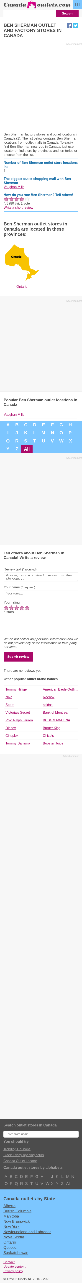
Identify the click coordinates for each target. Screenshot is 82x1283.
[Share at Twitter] (75, 25)
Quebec (10, 1247)
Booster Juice (53, 743)
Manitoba (11, 1216)
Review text (20, 569)
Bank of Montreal (55, 712)
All (27, 449)
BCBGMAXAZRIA (56, 720)
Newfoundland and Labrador (27, 1232)
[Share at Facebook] (69, 25)
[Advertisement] (41, 87)
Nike (8, 697)
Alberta (9, 1206)
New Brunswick (16, 1221)
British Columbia (17, 1211)
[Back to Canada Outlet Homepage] (37, 8)
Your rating (12, 602)
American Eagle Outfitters (60, 689)
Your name (19, 587)
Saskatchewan (15, 1253)
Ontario (9, 1242)
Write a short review (18, 207)
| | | (77, 4)
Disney (10, 728)
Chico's (48, 735)
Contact (9, 1262)
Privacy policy (13, 1271)
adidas (48, 705)
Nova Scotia (13, 1237)
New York (11, 1227)
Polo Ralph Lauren (19, 720)
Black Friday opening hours (23, 1155)
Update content (14, 1266)
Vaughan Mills (14, 187)
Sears (9, 705)
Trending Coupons (17, 1149)
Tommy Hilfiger (16, 689)
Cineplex (11, 735)
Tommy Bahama (17, 743)
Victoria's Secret (17, 712)
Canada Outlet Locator (20, 1161)
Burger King (51, 728)
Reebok (48, 697)
